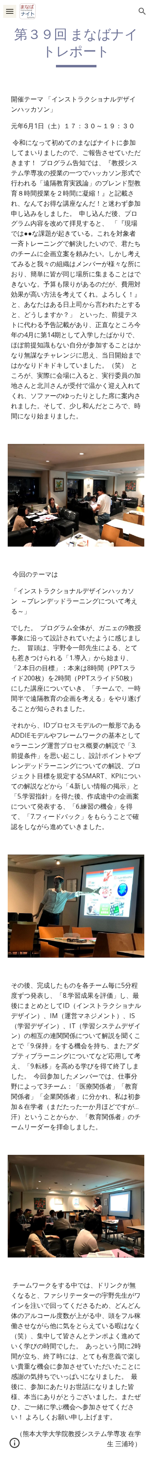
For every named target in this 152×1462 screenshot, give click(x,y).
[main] (76, 47)
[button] (9, 11)
